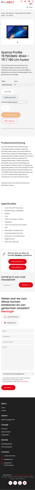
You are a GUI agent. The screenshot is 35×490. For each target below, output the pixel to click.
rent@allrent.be (11, 323)
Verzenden (7, 387)
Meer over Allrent (16, 261)
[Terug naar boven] (31, 486)
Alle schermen (10, 13)
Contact (3, 410)
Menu (30, 7)
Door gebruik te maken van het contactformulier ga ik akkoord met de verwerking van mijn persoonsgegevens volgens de (16, 379)
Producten (4, 429)
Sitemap (30, 475)
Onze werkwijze (16, 267)
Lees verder (7, 91)
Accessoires (5, 102)
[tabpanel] (17, 32)
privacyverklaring (23, 381)
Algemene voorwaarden (21, 475)
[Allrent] (7, 2)
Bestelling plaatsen (6, 444)
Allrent (13, 475)
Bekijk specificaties (10, 97)
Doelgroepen (5, 434)
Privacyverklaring (6, 447)
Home (3, 13)
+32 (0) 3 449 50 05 (12, 317)
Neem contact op (9, 121)
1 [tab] (17, 42)
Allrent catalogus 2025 (8, 419)
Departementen (5, 431)
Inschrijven (25, 285)
